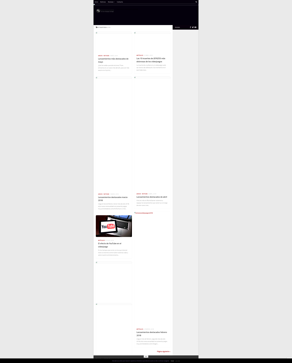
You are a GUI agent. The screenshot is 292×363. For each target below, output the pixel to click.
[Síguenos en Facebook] (190, 27)
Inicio (96, 2)
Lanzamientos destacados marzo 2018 (113, 199)
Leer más (177, 361)
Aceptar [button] (172, 361)
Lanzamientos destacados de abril (151, 196)
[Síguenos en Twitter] (193, 27)
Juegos (100, 56)
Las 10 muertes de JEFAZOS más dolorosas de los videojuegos (150, 60)
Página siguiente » (163, 351)
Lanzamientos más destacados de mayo (113, 60)
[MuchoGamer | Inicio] (105, 11)
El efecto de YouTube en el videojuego (109, 245)
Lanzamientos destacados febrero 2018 (151, 334)
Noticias (103, 2)
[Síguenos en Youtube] (195, 27)
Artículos (139, 55)
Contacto (120, 2)
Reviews (110, 2)
